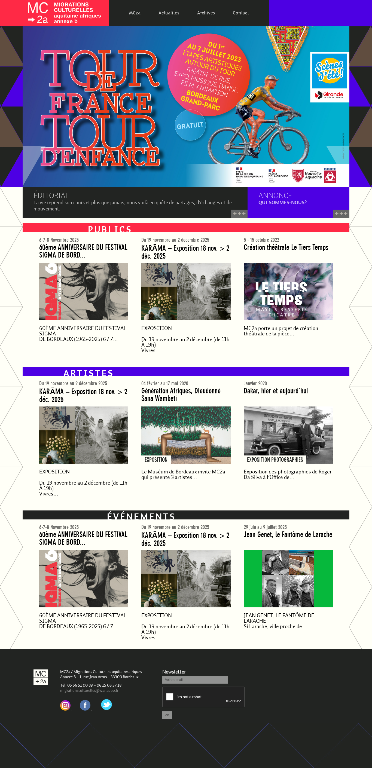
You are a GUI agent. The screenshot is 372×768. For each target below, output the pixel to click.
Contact (241, 13)
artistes (88, 373)
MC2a (135, 13)
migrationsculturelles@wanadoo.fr (89, 691)
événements (141, 517)
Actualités (168, 13)
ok (167, 715)
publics (110, 230)
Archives (206, 13)
